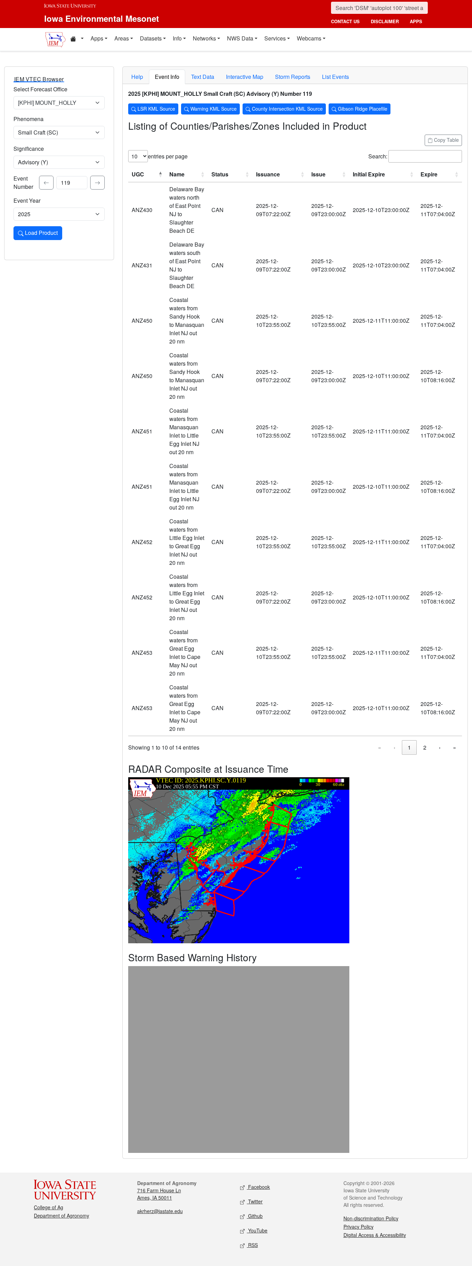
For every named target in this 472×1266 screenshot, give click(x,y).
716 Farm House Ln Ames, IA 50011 (159, 1194)
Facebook (258, 1186)
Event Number (23, 182)
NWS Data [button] (240, 38)
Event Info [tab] (167, 77)
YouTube (257, 1230)
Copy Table (446, 139)
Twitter (255, 1201)
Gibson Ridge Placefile (362, 108)
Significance (28, 149)
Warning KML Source (213, 108)
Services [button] (275, 38)
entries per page (168, 156)
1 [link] (409, 747)
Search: (377, 156)
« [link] (379, 747)
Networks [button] (204, 38)
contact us (345, 21)
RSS (252, 1244)
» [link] (454, 747)
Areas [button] (121, 38)
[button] (77, 39)
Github (255, 1215)
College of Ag (48, 1207)
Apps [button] (97, 38)
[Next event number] (97, 183)
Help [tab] (137, 77)
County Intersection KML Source (287, 108)
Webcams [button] (309, 38)
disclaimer (385, 21)
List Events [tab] (335, 77)
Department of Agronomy (61, 1215)
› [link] (440, 747)
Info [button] (177, 38)
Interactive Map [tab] (244, 77)
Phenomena (28, 119)
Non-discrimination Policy (370, 1218)
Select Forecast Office (40, 89)
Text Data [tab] (202, 77)
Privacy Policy (358, 1226)
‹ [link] (394, 747)
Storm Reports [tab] (292, 77)
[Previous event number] (46, 183)
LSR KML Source (155, 108)
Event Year (26, 200)
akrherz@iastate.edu (160, 1211)
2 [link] (424, 747)
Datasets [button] (151, 38)
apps (416, 21)
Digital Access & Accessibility (374, 1234)
